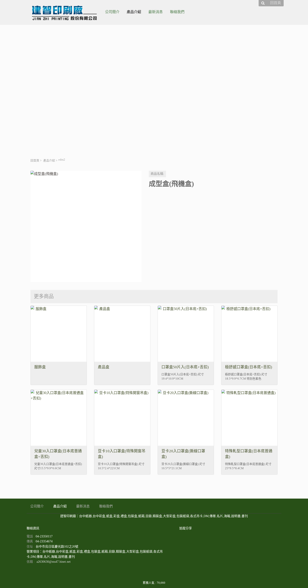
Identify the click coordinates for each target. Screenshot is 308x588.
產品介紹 (49, 160)
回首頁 (34, 160)
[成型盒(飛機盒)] (86, 226)
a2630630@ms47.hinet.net (54, 561)
